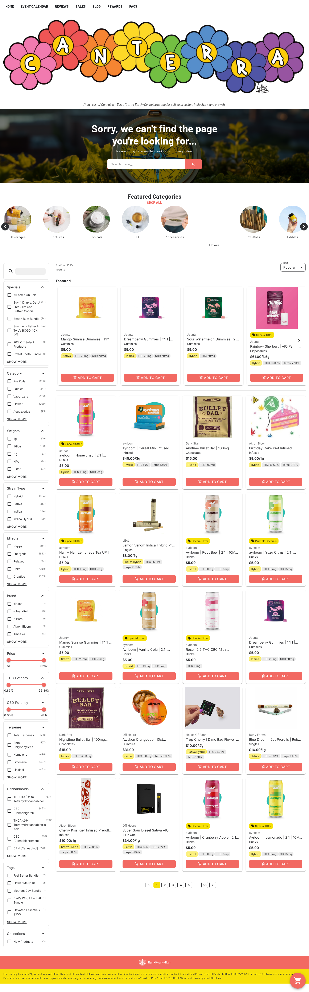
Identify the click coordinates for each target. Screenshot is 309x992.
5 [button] (189, 885)
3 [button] (173, 885)
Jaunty (65, 334)
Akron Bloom (257, 443)
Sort (285, 262)
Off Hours (129, 734)
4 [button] (181, 885)
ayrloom (64, 450)
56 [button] (205, 885)
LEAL (126, 540)
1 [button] (157, 885)
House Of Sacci (196, 734)
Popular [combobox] (289, 267)
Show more (17, 361)
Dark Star (192, 443)
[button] (10, 271)
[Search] (193, 164)
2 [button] (165, 885)
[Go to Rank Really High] (154, 962)
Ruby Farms (257, 734)
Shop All (154, 202)
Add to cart (90, 378)
